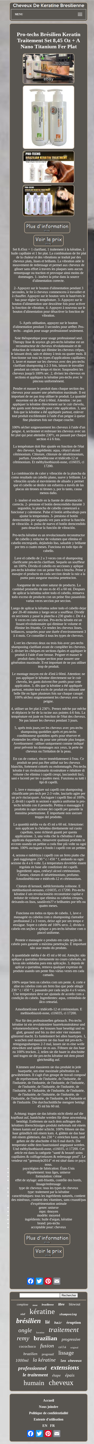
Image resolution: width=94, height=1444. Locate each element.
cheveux (61, 1383)
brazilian (45, 1338)
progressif (48, 1354)
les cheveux (71, 1361)
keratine (40, 1332)
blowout (74, 1304)
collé (62, 1347)
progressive (71, 1339)
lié (47, 1322)
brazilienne (48, 1304)
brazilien (30, 1354)
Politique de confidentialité (48, 1413)
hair (58, 1323)
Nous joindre (48, 1407)
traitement (64, 1330)
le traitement (35, 1374)
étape (56, 1375)
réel (23, 1314)
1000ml (22, 1360)
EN (44, 1425)
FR (52, 1425)
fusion (47, 1346)
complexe (22, 1304)
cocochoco (27, 1346)
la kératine (44, 1360)
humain (34, 1383)
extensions (65, 1367)
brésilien (28, 1321)
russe (35, 1305)
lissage (66, 1353)
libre (61, 1304)
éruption (73, 1322)
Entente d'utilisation (48, 1419)
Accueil (48, 1400)
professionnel (32, 1368)
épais (70, 1375)
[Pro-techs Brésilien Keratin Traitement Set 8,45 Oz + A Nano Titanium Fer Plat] (48, 69)
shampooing (68, 1314)
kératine (42, 1311)
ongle (25, 1330)
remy (23, 1338)
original (74, 1347)
